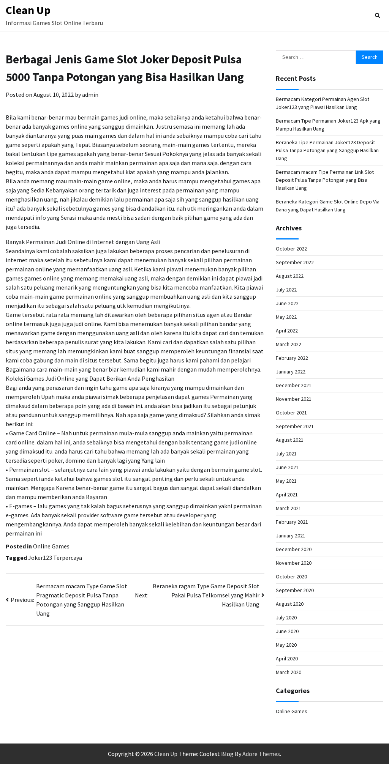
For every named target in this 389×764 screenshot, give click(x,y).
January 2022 (290, 371)
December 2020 (294, 549)
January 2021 (290, 535)
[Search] (377, 15)
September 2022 (295, 262)
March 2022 (288, 344)
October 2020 (291, 576)
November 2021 (294, 398)
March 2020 (288, 672)
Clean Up (28, 10)
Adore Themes (261, 754)
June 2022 (287, 303)
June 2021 (287, 467)
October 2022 (291, 248)
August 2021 (290, 439)
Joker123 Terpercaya (55, 557)
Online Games (51, 546)
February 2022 (292, 357)
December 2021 (294, 385)
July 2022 (286, 289)
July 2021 (286, 453)
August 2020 (290, 603)
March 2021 (288, 508)
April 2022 (287, 330)
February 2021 (292, 521)
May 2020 (286, 644)
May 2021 (286, 480)
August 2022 (290, 276)
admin (90, 94)
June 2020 (287, 631)
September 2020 (295, 590)
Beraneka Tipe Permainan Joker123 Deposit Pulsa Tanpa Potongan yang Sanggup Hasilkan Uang (327, 150)
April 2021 (287, 494)
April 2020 (287, 658)
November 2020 (294, 562)
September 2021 (295, 426)
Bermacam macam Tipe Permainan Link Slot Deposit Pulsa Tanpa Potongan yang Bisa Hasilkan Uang (325, 180)
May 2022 (286, 316)
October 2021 (291, 412)
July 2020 (286, 617)
